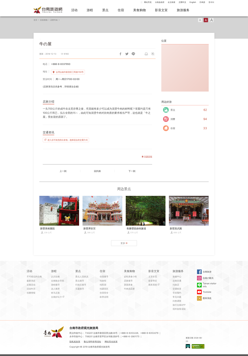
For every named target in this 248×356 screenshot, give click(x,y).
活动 (74, 10)
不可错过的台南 (34, 276)
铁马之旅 (55, 292)
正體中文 (182, 2)
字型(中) (206, 20)
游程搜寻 (55, 284)
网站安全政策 (111, 341)
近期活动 (31, 284)
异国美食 (128, 284)
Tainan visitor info (209, 285)
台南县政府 (159, 2)
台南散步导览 (57, 280)
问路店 (176, 284)
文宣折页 (152, 276)
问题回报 (153, 54)
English (193, 2)
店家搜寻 (128, 280)
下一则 (131, 171)
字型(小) (200, 20)
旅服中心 (177, 276)
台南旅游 (207, 271)
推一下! (127, 54)
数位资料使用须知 (92, 341)
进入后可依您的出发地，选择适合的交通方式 (68, 139)
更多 (123, 243)
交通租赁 (177, 288)
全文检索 (171, 2)
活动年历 (31, 288)
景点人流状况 (81, 276)
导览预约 (177, 292)
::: (141, 2)
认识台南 (55, 276)
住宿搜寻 (104, 276)
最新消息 (31, 280)
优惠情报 (31, 292)
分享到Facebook (120, 54)
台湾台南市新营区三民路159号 (70, 72)
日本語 (202, 2)
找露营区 (104, 288)
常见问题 (177, 297)
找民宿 (103, 284)
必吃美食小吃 (130, 276)
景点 (105, 10)
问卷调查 (177, 301)
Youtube (207, 292)
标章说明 (104, 297)
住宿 (121, 10)
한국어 (211, 2)
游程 (90, 10)
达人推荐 (55, 288)
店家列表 (54, 20)
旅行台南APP (179, 305)
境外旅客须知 (179, 309)
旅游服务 (183, 10)
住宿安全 (104, 292)
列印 (146, 54)
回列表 (97, 171)
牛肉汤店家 (129, 288)
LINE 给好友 (133, 54)
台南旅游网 (48, 10)
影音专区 (152, 280)
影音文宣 (161, 10)
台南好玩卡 (56, 297)
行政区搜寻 (80, 284)
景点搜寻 (79, 280)
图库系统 (152, 284)
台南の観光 (208, 278)
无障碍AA (198, 346)
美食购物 (139, 10)
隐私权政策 (74, 341)
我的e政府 (188, 346)
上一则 (63, 171)
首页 (35, 20)
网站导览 (148, 2)
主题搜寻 (79, 288)
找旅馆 (103, 280)
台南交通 (177, 280)
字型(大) (211, 20)
